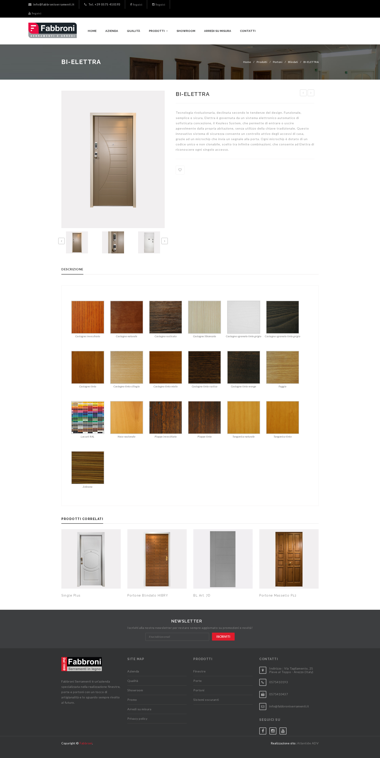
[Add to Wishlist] (180, 170)
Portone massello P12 (277, 595)
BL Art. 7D (201, 595)
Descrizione (72, 269)
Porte (197, 681)
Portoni (278, 62)
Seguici (137, 4)
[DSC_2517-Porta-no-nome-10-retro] (149, 242)
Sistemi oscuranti (206, 699)
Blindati (293, 62)
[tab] (76, 270)
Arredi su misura (139, 709)
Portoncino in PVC (303, 93)
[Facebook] (264, 729)
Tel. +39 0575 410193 (104, 4)
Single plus (71, 595)
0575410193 (278, 682)
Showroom (135, 690)
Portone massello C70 (311, 93)
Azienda (133, 671)
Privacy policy (137, 718)
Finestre (199, 671)
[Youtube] (285, 729)
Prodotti (262, 62)
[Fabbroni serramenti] (52, 30)
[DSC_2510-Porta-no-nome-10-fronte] (77, 242)
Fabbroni (86, 743)
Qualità (132, 681)
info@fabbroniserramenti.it (54, 4)
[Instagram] (274, 729)
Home (247, 62)
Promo (132, 699)
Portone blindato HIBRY (147, 595)
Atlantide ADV (308, 743)
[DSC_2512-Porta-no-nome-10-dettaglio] (113, 242)
